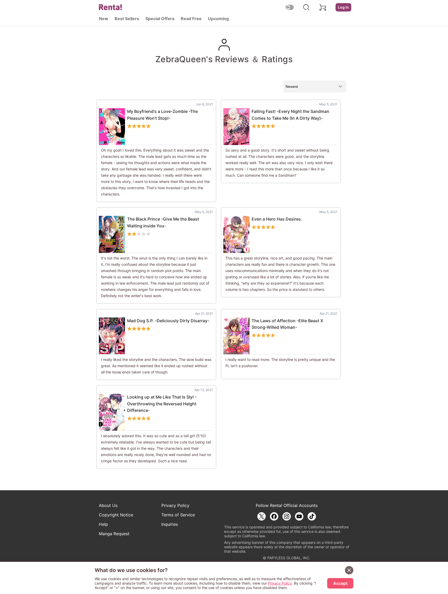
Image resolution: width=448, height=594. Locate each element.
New (103, 18)
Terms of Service (178, 514)
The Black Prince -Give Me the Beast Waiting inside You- (163, 222)
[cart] (323, 7)
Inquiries (169, 524)
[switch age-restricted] (289, 7)
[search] (306, 7)
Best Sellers (127, 18)
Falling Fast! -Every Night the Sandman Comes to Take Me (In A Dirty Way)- (290, 115)
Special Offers (159, 18)
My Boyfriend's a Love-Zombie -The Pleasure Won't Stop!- (162, 115)
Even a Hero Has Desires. (277, 219)
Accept (340, 583)
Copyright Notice (116, 514)
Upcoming (218, 18)
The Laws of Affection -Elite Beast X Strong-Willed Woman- (287, 324)
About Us (108, 505)
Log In (343, 7)
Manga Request (114, 533)
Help (103, 524)
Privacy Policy (175, 505)
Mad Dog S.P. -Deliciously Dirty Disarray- (168, 320)
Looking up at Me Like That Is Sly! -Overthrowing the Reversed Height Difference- (162, 403)
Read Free (191, 18)
